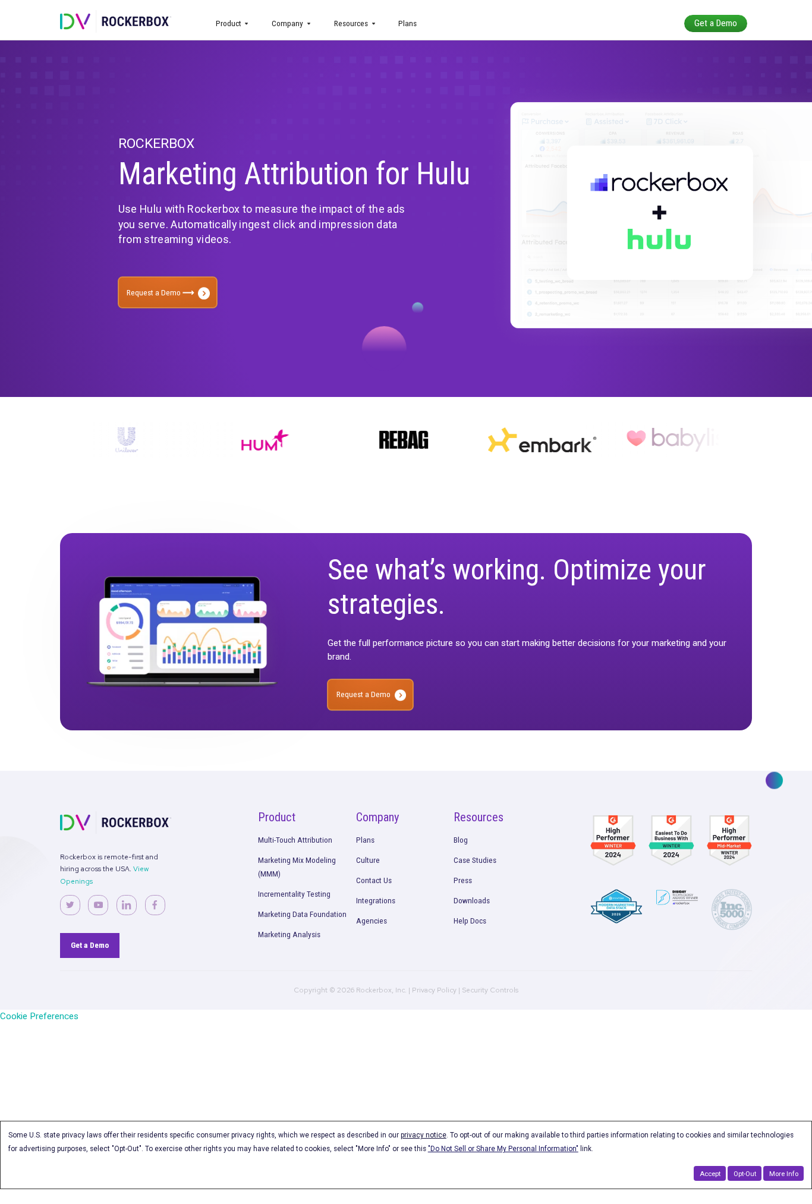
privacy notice (423, 1135)
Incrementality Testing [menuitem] (294, 894)
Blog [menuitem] (461, 839)
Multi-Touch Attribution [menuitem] (295, 839)
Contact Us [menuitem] (374, 880)
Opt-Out (745, 1174)
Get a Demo (715, 23)
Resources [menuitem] (351, 23)
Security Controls (490, 990)
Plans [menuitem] (407, 23)
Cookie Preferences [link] (39, 1016)
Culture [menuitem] (368, 860)
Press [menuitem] (463, 880)
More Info (783, 1174)
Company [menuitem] (287, 23)
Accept (710, 1174)
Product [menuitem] (228, 23)
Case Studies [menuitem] (475, 860)
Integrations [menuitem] (375, 900)
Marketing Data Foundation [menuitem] (302, 914)
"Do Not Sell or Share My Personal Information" (503, 1149)
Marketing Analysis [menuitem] (289, 934)
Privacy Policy (434, 990)
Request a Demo (154, 292)
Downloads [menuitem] (472, 900)
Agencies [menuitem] (371, 920)
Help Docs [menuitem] (470, 920)
